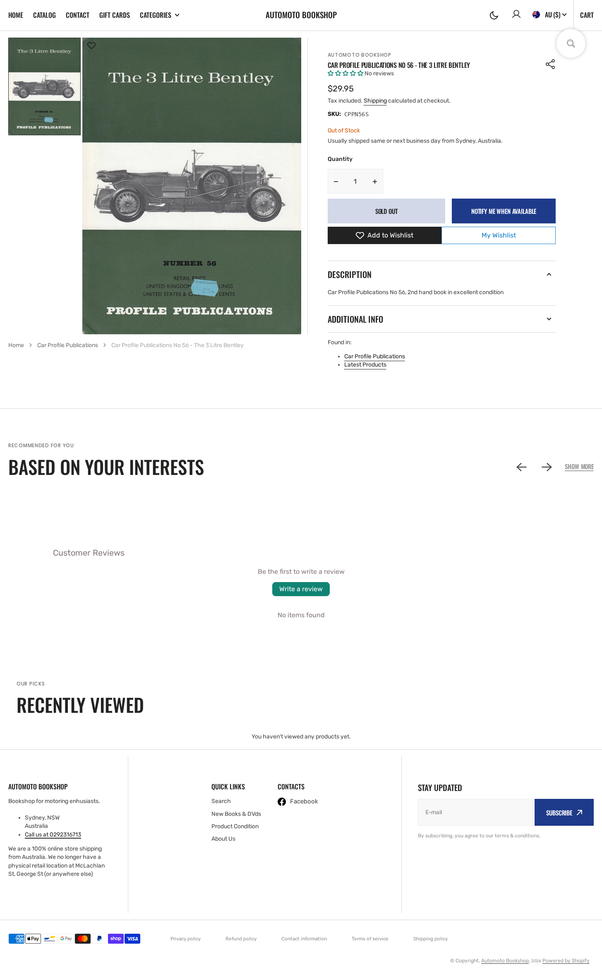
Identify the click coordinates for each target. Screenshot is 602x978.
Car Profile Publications (374, 356)
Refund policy (241, 939)
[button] (494, 15)
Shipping (375, 100)
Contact (77, 15)
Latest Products (365, 364)
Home (15, 15)
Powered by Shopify (566, 961)
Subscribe (559, 812)
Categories (155, 15)
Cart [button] (587, 15)
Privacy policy (185, 939)
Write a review (301, 589)
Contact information (304, 939)
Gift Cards (114, 15)
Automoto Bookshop (359, 54)
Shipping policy (430, 939)
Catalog (44, 15)
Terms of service (370, 939)
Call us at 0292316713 (53, 834)
